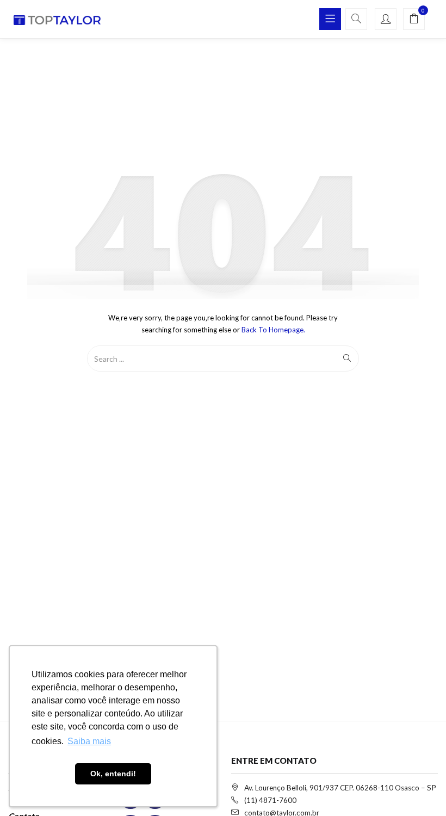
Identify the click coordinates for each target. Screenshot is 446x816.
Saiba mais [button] (89, 741)
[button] (414, 19)
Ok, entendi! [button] (113, 773)
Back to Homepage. (273, 329)
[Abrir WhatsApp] (418, 788)
